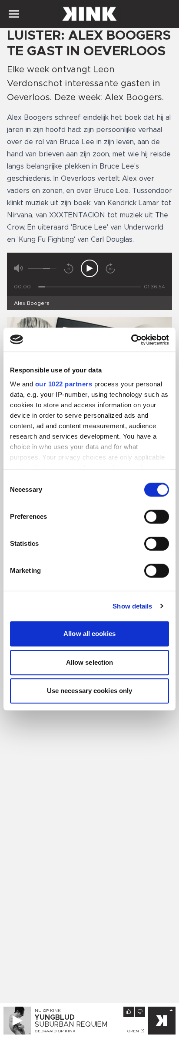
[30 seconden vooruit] (110, 268)
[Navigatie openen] (14, 14)
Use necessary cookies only (90, 690)
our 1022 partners (64, 384)
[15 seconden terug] (68, 268)
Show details (132, 606)
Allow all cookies (89, 633)
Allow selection (89, 662)
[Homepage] (89, 14)
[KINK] (162, 1021)
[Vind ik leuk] (128, 1012)
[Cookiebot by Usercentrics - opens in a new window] (131, 339)
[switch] (156, 517)
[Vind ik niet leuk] (140, 1012)
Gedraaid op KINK (55, 1031)
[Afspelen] (89, 268)
